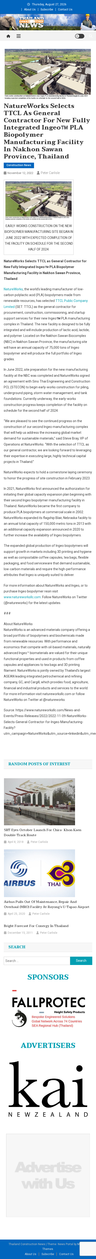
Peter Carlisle (50, 173)
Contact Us (65, 9)
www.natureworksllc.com (22, 597)
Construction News (19, 165)
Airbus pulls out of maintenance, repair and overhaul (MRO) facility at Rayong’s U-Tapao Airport (46, 904)
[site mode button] (79, 36)
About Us (30, 9)
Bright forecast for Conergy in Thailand (36, 926)
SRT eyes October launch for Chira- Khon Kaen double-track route (42, 833)
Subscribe (47, 9)
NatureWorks (13, 289)
